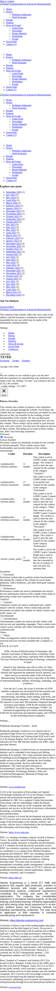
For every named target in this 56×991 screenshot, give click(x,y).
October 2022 (12, 249)
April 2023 (11, 232)
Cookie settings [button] (8, 386)
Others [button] (3, 632)
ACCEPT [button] (21, 386)
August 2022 (12, 254)
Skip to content (7, 1)
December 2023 (13, 211)
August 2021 (12, 278)
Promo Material (19, 33)
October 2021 (12, 276)
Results (9, 20)
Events (15, 39)
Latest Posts (17, 28)
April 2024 (11, 200)
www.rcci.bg (15, 987)
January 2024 (12, 208)
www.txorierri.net (17, 787)
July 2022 (10, 257)
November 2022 (13, 246)
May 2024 (11, 197)
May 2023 (11, 230)
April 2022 (11, 265)
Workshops (17, 36)
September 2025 (13, 192)
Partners (10, 22)
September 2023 (13, 219)
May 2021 (11, 287)
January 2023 (12, 241)
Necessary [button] (5, 434)
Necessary (8, 437)
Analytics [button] (4, 599)
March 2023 (11, 235)
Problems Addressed (21, 14)
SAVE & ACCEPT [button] (9, 646)
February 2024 (13, 205)
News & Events (13, 25)
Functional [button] (5, 571)
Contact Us (11, 44)
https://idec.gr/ (15, 877)
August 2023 (12, 222)
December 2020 (13, 295)
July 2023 (10, 224)
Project (9, 12)
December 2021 (13, 270)
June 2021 (11, 284)
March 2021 (11, 292)
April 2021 (11, 289)
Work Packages (19, 17)
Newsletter (17, 30)
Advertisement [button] (7, 616)
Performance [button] (6, 585)
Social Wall (11, 41)
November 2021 (13, 273)
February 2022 (13, 268)
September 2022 (13, 251)
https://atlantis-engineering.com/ (26, 920)
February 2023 (13, 238)
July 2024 (10, 195)
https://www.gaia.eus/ (19, 832)
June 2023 (11, 227)
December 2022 (13, 243)
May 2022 (11, 262)
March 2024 (11, 203)
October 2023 (12, 216)
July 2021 (10, 281)
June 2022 (11, 259)
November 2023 (13, 213)
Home (9, 9)
